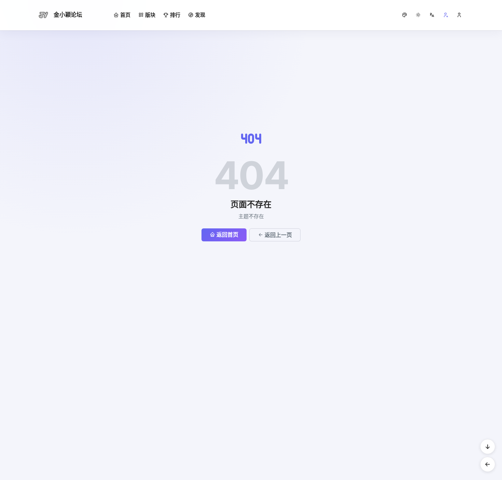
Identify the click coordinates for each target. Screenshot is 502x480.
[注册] (446, 15)
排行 (175, 15)
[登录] (459, 15)
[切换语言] (432, 15)
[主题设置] (418, 15)
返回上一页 (278, 234)
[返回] (487, 464)
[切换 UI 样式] (405, 15)
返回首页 (227, 234)
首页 (125, 15)
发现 (200, 15)
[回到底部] (487, 446)
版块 (150, 15)
